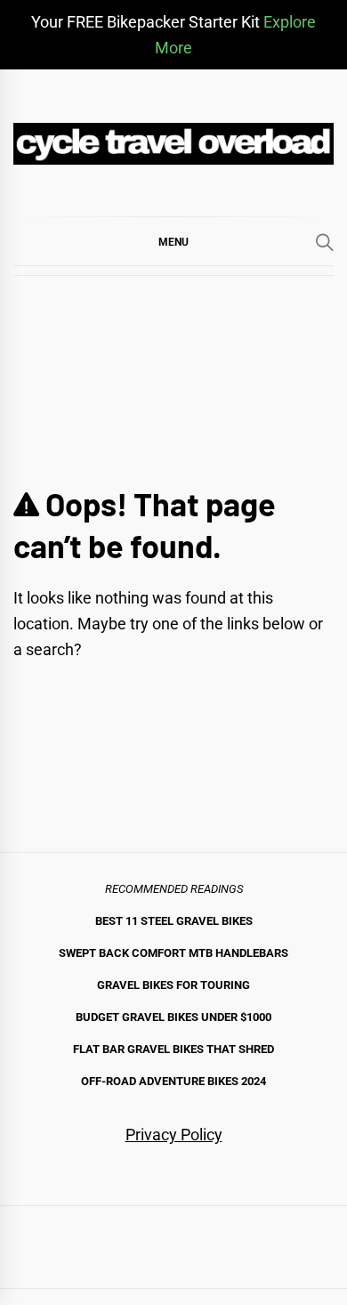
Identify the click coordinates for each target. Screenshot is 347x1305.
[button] (173, 241)
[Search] (325, 242)
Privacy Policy (173, 1134)
